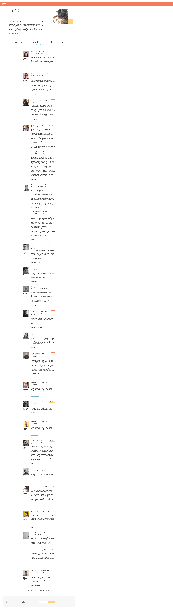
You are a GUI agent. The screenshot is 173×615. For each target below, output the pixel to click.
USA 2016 (36, 611)
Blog (23, 598)
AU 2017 (29, 611)
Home (6, 598)
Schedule (7, 601)
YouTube (23, 600)
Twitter (23, 601)
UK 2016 (33, 611)
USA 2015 (44, 611)
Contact (23, 602)
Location (7, 602)
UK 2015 (40, 611)
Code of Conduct (24, 603)
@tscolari (10, 17)
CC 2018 (91, 1)
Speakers (7, 600)
